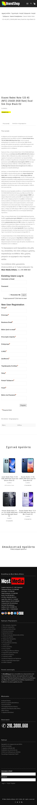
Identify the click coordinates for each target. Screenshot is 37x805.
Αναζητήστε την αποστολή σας (9, 750)
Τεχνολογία (14, 13)
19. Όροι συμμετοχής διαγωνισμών (10, 660)
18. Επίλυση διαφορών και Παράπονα (11, 658)
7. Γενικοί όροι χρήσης (7, 637)
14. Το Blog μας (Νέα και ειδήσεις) (10, 650)
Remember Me (15, 295)
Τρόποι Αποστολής (6, 746)
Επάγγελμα (5, 344)
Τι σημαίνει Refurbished (7, 712)
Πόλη (3, 373)
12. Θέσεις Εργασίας (6, 646)
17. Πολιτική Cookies (6, 656)
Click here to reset (21, 298)
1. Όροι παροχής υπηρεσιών (8, 625)
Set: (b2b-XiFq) (28, 485)
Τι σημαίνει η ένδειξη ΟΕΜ (8, 748)
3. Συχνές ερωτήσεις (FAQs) (8, 629)
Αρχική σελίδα (6, 13)
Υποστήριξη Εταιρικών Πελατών (9, 706)
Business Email (7, 322)
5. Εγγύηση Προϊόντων (7, 633)
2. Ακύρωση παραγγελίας (7, 627)
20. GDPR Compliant (6, 662)
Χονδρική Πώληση (6, 700)
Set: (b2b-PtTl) (10, 520)
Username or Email (7, 279)
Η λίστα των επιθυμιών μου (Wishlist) (10, 752)
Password (4, 286)
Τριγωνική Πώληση (6, 704)
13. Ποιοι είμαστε (5, 648)
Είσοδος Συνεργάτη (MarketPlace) (10, 702)
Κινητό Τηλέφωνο (7, 380)
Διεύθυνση (5, 358)
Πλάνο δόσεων (5, 710)
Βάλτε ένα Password (8, 395)
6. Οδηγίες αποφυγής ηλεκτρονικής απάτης (12, 635)
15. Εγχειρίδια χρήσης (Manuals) (9, 652)
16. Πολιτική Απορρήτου (7, 654)
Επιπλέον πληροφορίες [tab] (19, 123)
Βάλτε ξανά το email (8, 329)
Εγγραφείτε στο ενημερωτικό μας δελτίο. (11, 744)
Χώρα (3, 388)
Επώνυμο (5, 315)
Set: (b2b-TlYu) (28, 519)
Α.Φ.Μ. (4, 351)
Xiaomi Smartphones (16, 16)
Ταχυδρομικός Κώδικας (9, 366)
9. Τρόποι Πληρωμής (6, 641)
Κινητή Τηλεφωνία (24, 13)
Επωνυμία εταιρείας (8, 337)
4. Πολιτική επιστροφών (7, 631)
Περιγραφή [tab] (6, 123)
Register (13, 783)
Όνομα (4, 308)
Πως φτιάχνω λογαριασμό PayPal (9, 754)
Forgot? (9, 783)
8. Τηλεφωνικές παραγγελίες (8, 639)
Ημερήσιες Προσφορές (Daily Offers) (10, 708)
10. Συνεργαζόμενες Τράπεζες (9, 643)
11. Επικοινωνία (5, 645)
